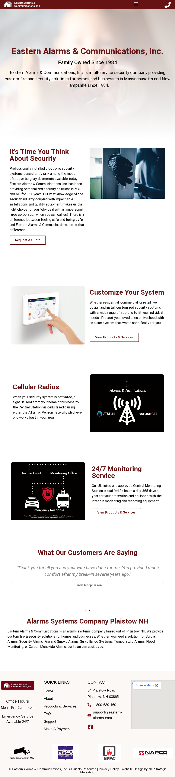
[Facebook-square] (90, 727)
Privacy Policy (109, 769)
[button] (135, 3)
